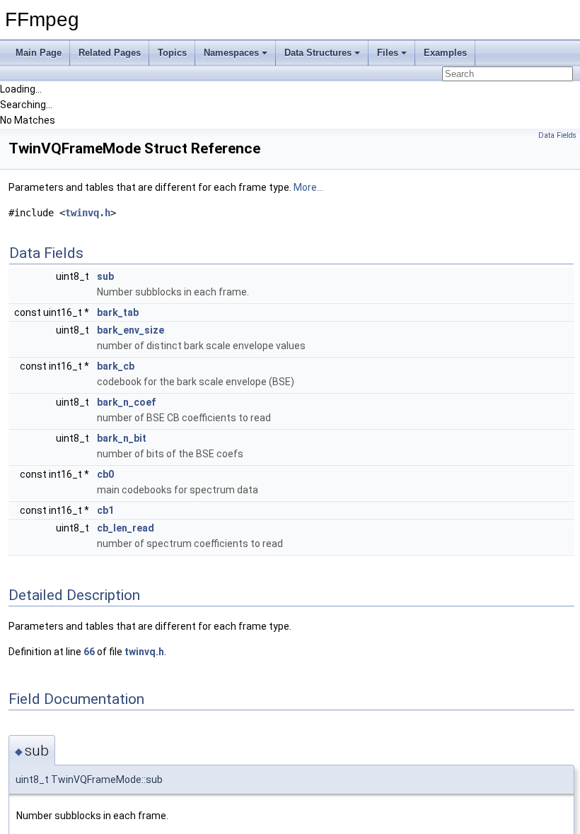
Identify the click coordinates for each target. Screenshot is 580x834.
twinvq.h (87, 212)
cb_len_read (125, 528)
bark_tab (118, 312)
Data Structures (318, 52)
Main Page (39, 52)
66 (89, 651)
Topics (172, 52)
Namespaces (231, 52)
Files (387, 52)
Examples (445, 52)
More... (308, 187)
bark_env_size (130, 330)
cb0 (105, 474)
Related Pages (110, 52)
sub (105, 276)
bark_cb (115, 366)
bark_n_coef (126, 402)
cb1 (105, 510)
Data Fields (557, 135)
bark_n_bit (121, 438)
